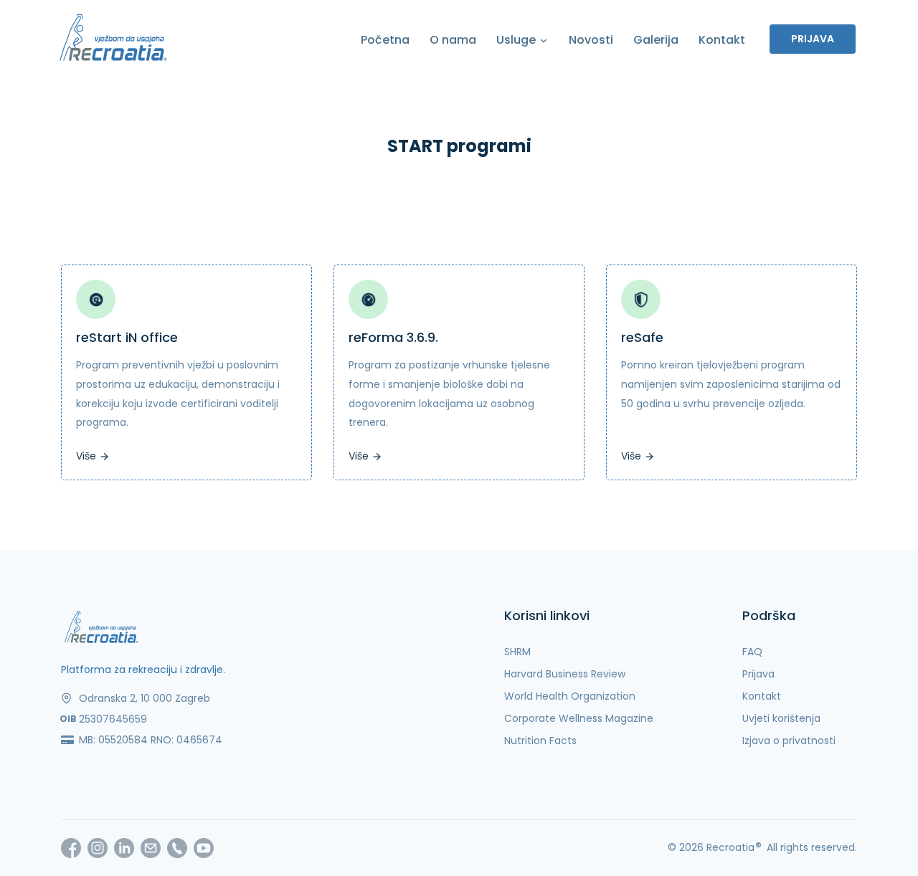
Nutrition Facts (540, 740)
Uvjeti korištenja (781, 718)
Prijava (812, 39)
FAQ (752, 651)
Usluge (517, 40)
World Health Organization (569, 696)
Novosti (591, 40)
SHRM (517, 651)
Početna (385, 40)
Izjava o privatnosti (789, 740)
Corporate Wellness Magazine (578, 718)
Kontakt (722, 40)
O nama (453, 40)
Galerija (655, 40)
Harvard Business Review (564, 674)
